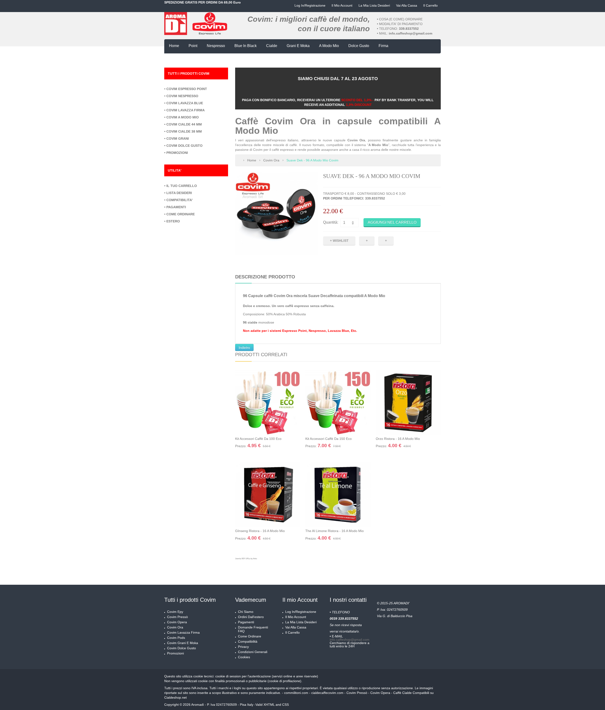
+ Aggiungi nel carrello (251, 434)
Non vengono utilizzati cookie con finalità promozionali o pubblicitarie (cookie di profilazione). (233, 681)
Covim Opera (177, 622)
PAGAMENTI (176, 207)
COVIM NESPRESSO (182, 96)
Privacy (243, 647)
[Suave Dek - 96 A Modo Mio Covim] (276, 213)
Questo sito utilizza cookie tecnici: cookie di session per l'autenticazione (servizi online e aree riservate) (241, 676)
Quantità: (330, 222)
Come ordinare (249, 636)
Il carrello (430, 5)
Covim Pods (176, 638)
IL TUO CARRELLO (181, 186)
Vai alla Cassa (406, 5)
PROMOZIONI (177, 153)
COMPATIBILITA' (179, 200)
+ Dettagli (285, 434)
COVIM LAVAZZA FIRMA (185, 110)
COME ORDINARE (180, 214)
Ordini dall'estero (251, 617)
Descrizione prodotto (265, 276)
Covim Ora (271, 160)
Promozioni (175, 653)
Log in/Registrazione (309, 5)
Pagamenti (246, 622)
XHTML (269, 704)
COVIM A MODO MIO (182, 117)
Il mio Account (342, 5)
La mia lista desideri (374, 5)
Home (251, 160)
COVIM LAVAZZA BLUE (184, 103)
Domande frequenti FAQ (253, 629)
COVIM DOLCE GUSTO (184, 145)
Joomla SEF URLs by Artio (246, 559)
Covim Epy (175, 612)
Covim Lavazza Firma (183, 632)
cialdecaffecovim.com (327, 693)
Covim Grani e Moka (182, 643)
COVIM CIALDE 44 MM (184, 124)
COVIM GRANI (177, 138)
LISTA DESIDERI (179, 193)
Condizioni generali (252, 652)
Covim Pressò (177, 617)
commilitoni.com (296, 693)
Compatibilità (247, 641)
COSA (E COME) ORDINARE (401, 19)
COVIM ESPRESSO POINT (186, 89)
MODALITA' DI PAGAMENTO (401, 24)
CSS (285, 704)
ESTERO (173, 221)
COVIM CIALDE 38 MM (184, 131)
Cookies (244, 657)
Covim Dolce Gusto (181, 648)
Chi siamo (245, 612)
